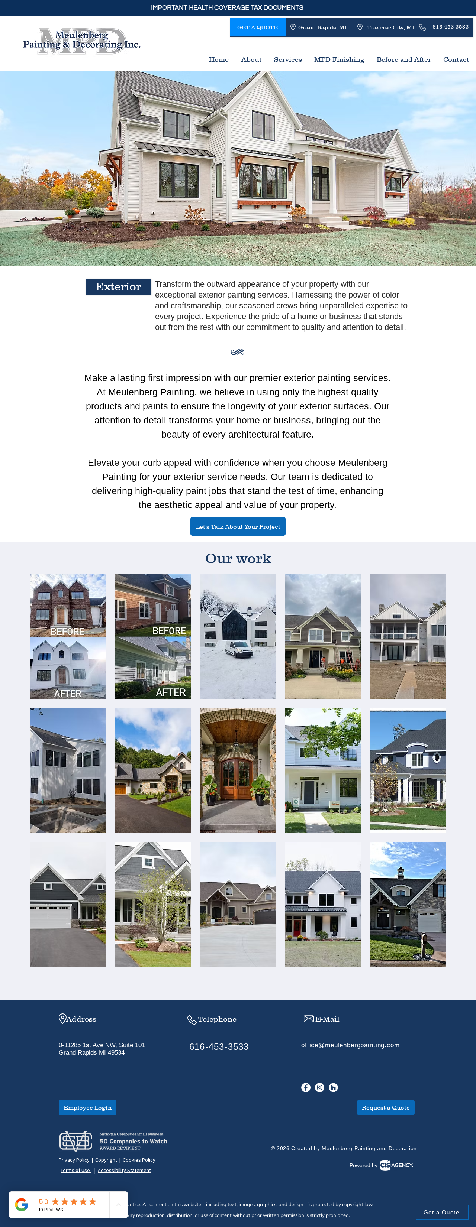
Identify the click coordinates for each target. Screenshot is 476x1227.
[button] (227, 7)
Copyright (106, 1159)
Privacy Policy (74, 1159)
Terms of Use (76, 1170)
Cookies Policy (139, 1159)
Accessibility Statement (124, 1170)
